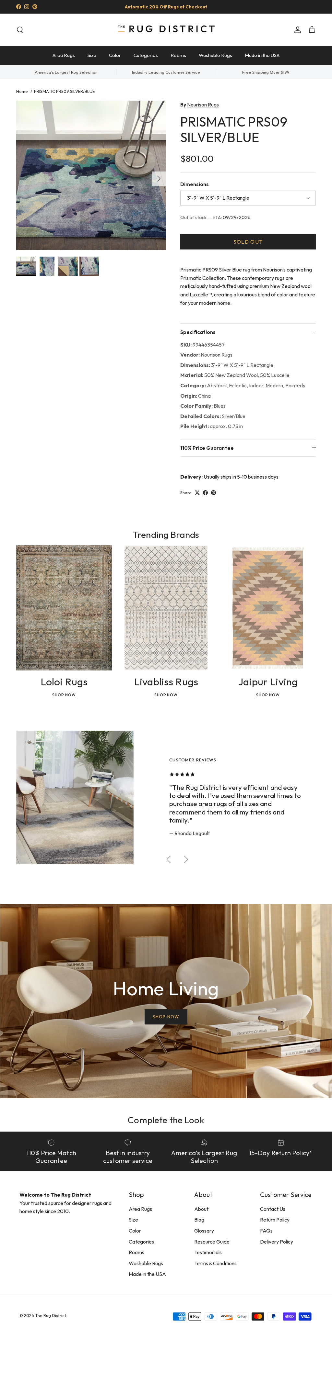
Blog (199, 1219)
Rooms (178, 55)
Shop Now (64, 694)
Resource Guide (212, 1241)
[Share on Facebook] (205, 492)
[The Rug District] (166, 29)
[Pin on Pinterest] (213, 492)
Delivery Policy (276, 1241)
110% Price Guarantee (207, 448)
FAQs (266, 1230)
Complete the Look (166, 1119)
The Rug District (50, 1315)
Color (115, 55)
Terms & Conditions (215, 1263)
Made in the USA (262, 55)
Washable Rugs (215, 55)
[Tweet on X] (197, 492)
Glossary (204, 1230)
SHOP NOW (166, 1017)
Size (92, 55)
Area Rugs (64, 55)
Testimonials (208, 1252)
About (201, 1209)
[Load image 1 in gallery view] (91, 175)
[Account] (296, 30)
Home (22, 91)
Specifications (198, 332)
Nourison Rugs (203, 104)
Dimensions (194, 184)
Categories (146, 55)
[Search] (20, 30)
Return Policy (275, 1219)
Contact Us (272, 1209)
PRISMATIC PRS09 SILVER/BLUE (64, 91)
